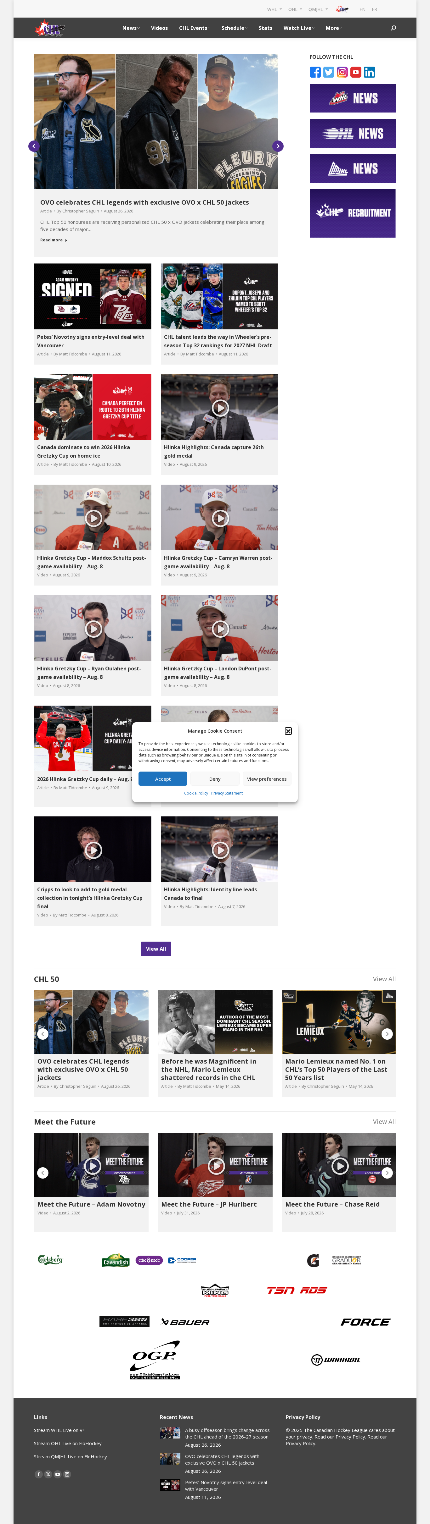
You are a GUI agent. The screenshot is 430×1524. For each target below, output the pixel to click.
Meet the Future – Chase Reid (332, 1204)
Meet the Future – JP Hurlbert (209, 1204)
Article (46, 211)
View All (384, 979)
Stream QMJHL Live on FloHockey (70, 1456)
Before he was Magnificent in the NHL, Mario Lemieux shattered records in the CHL (209, 1069)
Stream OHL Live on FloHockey (68, 1443)
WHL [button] (272, 9)
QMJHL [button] (316, 9)
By (78, 211)
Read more (51, 240)
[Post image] (170, 1433)
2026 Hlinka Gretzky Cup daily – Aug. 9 (85, 779)
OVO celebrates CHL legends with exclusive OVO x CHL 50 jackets (144, 202)
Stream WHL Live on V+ (59, 1430)
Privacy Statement (227, 793)
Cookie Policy (196, 793)
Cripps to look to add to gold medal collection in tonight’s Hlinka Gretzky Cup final (90, 898)
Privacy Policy (300, 1443)
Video (169, 464)
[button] (288, 731)
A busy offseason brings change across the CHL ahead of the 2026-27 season (227, 1433)
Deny (215, 779)
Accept (163, 779)
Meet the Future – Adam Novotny (91, 1204)
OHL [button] (293, 9)
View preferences (267, 779)
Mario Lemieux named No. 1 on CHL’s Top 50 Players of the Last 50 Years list (336, 1069)
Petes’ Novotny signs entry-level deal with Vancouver (226, 1485)
